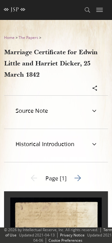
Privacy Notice (72, 235)
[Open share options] (95, 89)
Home (9, 37)
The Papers (28, 37)
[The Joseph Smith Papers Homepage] (15, 10)
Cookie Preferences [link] (65, 240)
